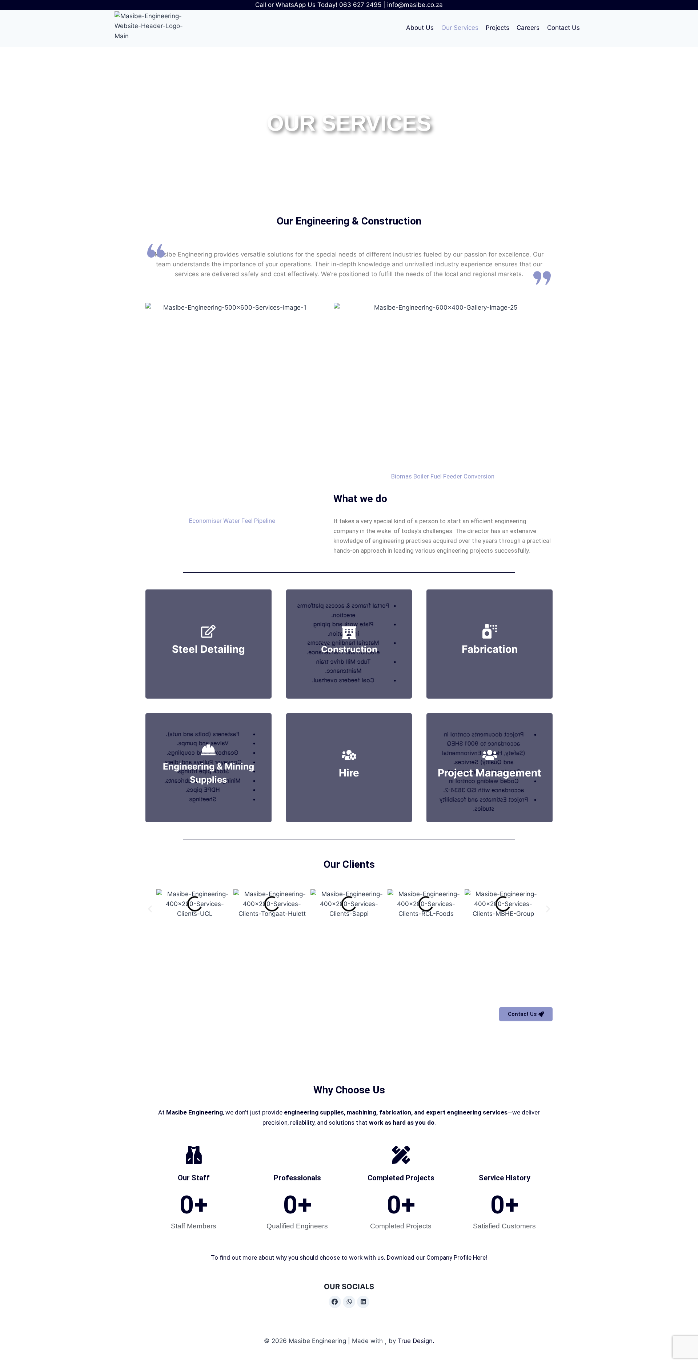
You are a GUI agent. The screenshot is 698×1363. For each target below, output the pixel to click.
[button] (150, 909)
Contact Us (563, 27)
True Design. (416, 1340)
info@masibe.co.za (415, 4)
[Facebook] (335, 1302)
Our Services (459, 27)
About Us (420, 27)
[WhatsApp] (349, 1302)
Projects (497, 27)
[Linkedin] (363, 1302)
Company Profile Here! (456, 1257)
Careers (528, 27)
